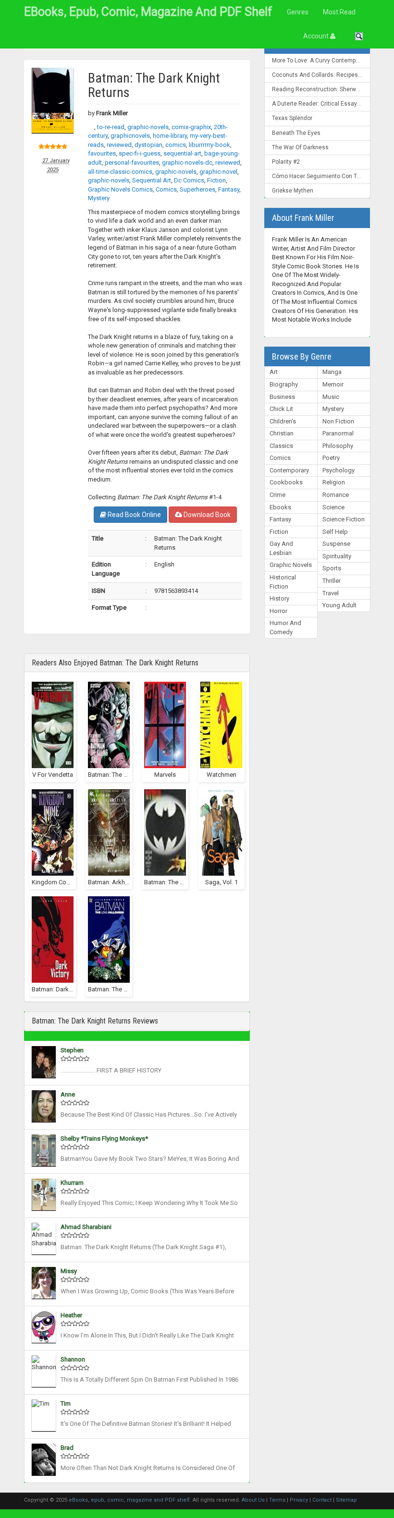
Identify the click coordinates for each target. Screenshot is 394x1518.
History (279, 598)
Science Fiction (343, 519)
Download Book (206, 514)
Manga (332, 371)
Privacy (299, 1500)
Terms (277, 1500)
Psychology (338, 470)
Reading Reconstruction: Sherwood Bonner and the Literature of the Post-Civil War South (321, 89)
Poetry (331, 457)
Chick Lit (281, 408)
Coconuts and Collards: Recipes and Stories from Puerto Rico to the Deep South (321, 75)
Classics (281, 445)
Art (274, 371)
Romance (335, 494)
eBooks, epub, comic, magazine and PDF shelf (148, 12)
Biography (284, 384)
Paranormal (338, 433)
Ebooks (280, 507)
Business (282, 396)
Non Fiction (338, 421)
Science (333, 507)
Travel (330, 593)
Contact (322, 1500)
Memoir (333, 384)
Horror (278, 610)
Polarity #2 (286, 161)
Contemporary (289, 470)
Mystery (333, 408)
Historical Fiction (283, 582)
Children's (283, 421)
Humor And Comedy (285, 627)
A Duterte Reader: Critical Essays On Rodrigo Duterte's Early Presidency (321, 103)
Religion (333, 482)
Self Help (335, 531)
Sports (331, 568)
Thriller (331, 580)
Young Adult (339, 605)
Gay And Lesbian (281, 548)
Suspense (336, 543)
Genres (297, 12)
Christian (282, 433)
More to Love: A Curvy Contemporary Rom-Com (321, 60)
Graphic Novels (291, 564)
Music (330, 396)
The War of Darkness (300, 147)
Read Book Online (133, 514)
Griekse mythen (292, 190)
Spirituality (336, 556)
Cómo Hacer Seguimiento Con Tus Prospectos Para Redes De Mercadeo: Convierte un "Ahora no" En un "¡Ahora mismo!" (321, 176)
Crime (277, 494)
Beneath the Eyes (296, 133)
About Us (253, 1500)
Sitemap (346, 1500)
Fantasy (280, 519)
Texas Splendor (292, 118)
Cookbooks (286, 482)
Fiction (279, 531)
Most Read (339, 12)
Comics (280, 457)
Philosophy (337, 445)
